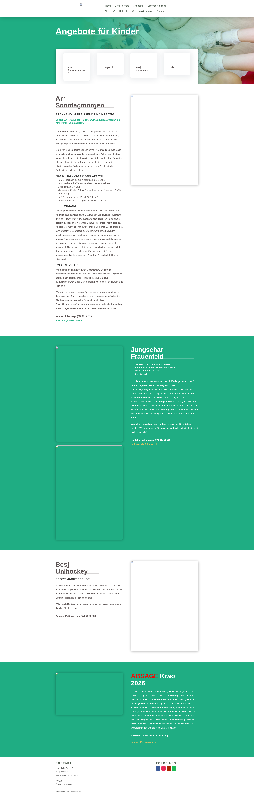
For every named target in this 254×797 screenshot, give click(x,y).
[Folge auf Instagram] (163, 768)
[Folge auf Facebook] (158, 768)
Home (108, 5)
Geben (160, 11)
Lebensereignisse (156, 5)
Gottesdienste (122, 5)
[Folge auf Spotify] (174, 768)
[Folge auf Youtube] (169, 768)
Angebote (138, 5)
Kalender (124, 11)
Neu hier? (110, 11)
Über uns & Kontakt (142, 11)
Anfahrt (59, 781)
